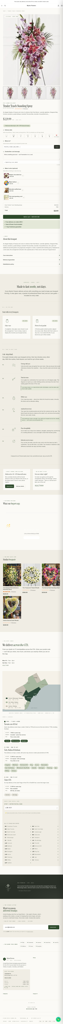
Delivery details (20, 486)
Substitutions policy (8, 264)
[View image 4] (53, 92)
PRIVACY (5, 1021)
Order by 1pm (45, 1)
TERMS (9, 1021)
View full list (10, 486)
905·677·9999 (39, 485)
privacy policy (30, 931)
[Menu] (2, 5)
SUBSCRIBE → (53, 927)
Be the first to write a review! (31, 537)
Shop (4, 11)
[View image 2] (24, 92)
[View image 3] (39, 92)
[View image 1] (10, 92)
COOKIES (31, 1021)
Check (57, 146)
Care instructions (8, 255)
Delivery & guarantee (9, 259)
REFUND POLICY (15, 1021)
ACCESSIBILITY (24, 1021)
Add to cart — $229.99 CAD (31, 216)
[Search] (5, 5)
